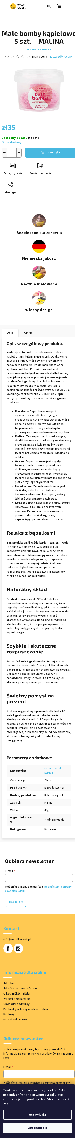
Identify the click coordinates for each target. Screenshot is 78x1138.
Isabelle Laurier (39, 49)
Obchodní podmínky (16, 1004)
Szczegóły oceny (61, 57)
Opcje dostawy (12, 142)
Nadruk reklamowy (15, 1020)
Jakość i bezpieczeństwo (20, 988)
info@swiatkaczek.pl (17, 939)
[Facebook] (8, 948)
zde (6, 1104)
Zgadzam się (37, 1128)
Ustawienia (37, 1114)
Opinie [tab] (28, 333)
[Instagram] (18, 948)
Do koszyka (53, 153)
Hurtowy (9, 1014)
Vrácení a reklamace (16, 999)
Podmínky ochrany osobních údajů (25, 1009)
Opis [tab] (10, 333)
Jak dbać (9, 983)
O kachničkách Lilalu (16, 994)
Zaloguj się (16, 902)
